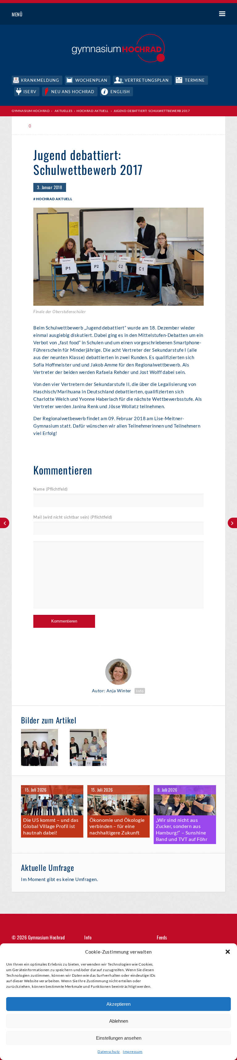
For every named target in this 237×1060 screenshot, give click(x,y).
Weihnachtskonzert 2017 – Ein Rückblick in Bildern (232, 523)
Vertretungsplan (147, 80)
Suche (199, 14)
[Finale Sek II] (42, 748)
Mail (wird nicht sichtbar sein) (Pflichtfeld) (72, 517)
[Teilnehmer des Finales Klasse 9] (91, 748)
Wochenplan (91, 80)
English (120, 91)
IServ (29, 91)
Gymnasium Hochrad (31, 111)
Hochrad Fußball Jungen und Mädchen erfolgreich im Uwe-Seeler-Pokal (4, 523)
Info (139, 691)
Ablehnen (118, 1021)
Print (47, 126)
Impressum (132, 1051)
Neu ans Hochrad (73, 91)
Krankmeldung (40, 80)
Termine (195, 80)
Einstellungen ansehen (118, 1038)
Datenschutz (109, 1051)
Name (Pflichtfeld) (50, 489)
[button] (228, 952)
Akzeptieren (118, 1004)
